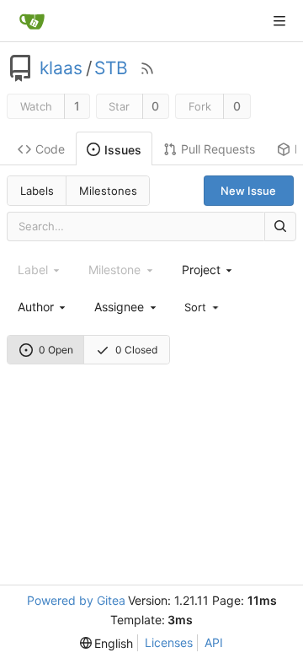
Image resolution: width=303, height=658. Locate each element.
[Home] (32, 21)
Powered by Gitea (76, 600)
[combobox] (208, 269)
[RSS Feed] (147, 68)
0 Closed (136, 349)
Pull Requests (218, 149)
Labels (37, 190)
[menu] (202, 306)
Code (50, 149)
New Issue (248, 190)
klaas (61, 68)
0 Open (56, 349)
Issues (122, 150)
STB (111, 68)
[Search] (280, 226)
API (214, 642)
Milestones (108, 190)
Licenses (169, 642)
